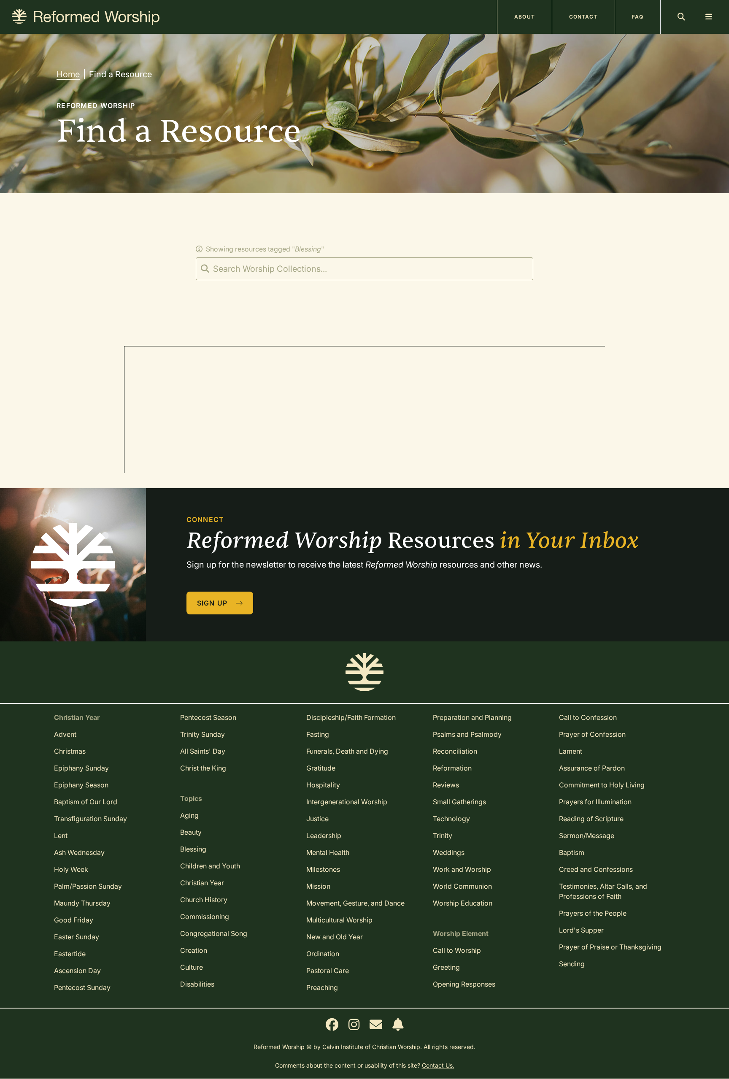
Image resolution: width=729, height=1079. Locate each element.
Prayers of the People (592, 913)
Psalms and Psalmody (467, 734)
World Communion (462, 886)
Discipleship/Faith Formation (351, 717)
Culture (191, 967)
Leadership (323, 835)
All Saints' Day (202, 751)
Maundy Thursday (82, 903)
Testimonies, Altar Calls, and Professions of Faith (603, 891)
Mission (318, 886)
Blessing (193, 849)
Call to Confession (588, 717)
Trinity (442, 835)
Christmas (70, 751)
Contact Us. (438, 1065)
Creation (193, 950)
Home (68, 74)
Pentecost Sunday (82, 987)
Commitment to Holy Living (602, 785)
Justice (317, 818)
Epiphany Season (81, 785)
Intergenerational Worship (346, 802)
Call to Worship (457, 950)
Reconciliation (455, 751)
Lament (570, 751)
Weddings (448, 852)
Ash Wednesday (79, 852)
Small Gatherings (459, 802)
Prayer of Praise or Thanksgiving (610, 947)
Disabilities (197, 984)
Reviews (446, 785)
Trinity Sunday (202, 734)
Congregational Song (213, 933)
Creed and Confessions (596, 869)
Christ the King (203, 768)
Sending (572, 964)
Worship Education (462, 903)
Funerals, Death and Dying (347, 751)
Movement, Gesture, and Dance (355, 903)
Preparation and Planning (472, 717)
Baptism (571, 852)
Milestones (323, 869)
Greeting (446, 967)
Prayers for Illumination (595, 802)
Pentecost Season (208, 717)
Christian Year (202, 883)
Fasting (317, 734)
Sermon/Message (586, 835)
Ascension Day (77, 970)
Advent (65, 734)
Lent (61, 835)
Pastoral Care (327, 970)
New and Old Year (334, 937)
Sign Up (213, 603)
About (524, 17)
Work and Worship (462, 869)
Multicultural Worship (339, 920)
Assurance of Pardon (592, 768)
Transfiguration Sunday (90, 818)
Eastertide (70, 953)
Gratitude (320, 768)
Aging (189, 815)
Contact (583, 17)
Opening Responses (464, 984)
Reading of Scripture (591, 818)
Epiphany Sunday (81, 768)
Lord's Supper (581, 930)
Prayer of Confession (592, 734)
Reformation (452, 768)
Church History (203, 899)
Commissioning (204, 916)
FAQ (637, 17)
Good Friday (73, 920)
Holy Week (71, 869)
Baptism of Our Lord (85, 802)
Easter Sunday (76, 937)
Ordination (322, 953)
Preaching (322, 987)
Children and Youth (210, 866)
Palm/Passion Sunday (88, 886)
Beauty (191, 832)
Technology (451, 818)
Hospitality (323, 785)
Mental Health (327, 852)
